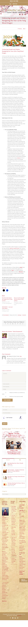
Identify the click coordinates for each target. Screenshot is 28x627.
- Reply (20, 356)
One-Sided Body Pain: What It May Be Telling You (15, 464)
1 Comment (24, 315)
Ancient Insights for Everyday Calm (13, 560)
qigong (18, 158)
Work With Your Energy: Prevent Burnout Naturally (16, 477)
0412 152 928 (14, 1)
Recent (8, 460)
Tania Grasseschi (6, 315)
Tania (12, 270)
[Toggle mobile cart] (19, 14)
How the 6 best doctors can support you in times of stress (7, 299)
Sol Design (19, 615)
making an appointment (14, 248)
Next (24, 28)
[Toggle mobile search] (22, 14)
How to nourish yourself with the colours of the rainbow (19, 299)
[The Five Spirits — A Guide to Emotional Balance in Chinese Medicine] (5, 470)
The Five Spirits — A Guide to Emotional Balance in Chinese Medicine (16, 470)
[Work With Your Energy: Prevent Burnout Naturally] (5, 476)
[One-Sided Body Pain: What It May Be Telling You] (5, 463)
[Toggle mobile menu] (25, 14)
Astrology (19, 315)
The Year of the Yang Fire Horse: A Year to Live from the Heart (16, 483)
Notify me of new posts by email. (16, 396)
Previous (20, 28)
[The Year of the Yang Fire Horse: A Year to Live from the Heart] (5, 483)
